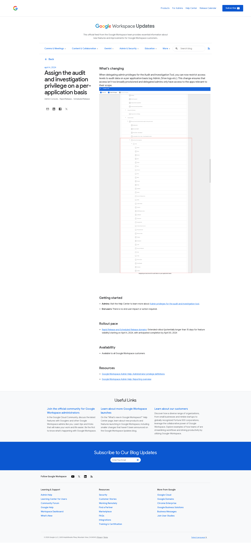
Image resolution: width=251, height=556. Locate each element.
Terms (106, 537)
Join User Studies (166, 515)
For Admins (177, 8)
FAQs (101, 515)
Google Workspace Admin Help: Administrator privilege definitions (133, 374)
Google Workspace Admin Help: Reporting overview (126, 379)
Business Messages (166, 511)
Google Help (47, 507)
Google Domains (165, 499)
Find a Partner (106, 507)
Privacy (99, 537)
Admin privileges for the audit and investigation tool (174, 304)
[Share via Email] (47, 109)
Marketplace (105, 511)
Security (103, 495)
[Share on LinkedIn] (54, 109)
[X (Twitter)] (79, 476)
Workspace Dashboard (52, 511)
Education (150, 48)
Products (165, 8)
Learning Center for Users (54, 499)
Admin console (51, 99)
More (166, 48)
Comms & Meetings (55, 48)
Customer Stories (107, 499)
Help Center (191, 8)
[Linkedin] (85, 476)
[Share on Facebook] (60, 109)
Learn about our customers (171, 408)
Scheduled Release (82, 99)
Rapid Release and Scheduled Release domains (124, 329)
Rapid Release (66, 99)
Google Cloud (164, 495)
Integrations (105, 520)
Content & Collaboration (85, 48)
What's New (46, 515)
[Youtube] (73, 476)
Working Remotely (108, 503)
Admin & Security (129, 48)
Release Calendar (208, 8)
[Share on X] (66, 109)
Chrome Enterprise (166, 503)
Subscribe (233, 8)
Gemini (108, 48)
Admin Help (46, 495)
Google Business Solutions (170, 507)
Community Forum (50, 503)
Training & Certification (110, 524)
